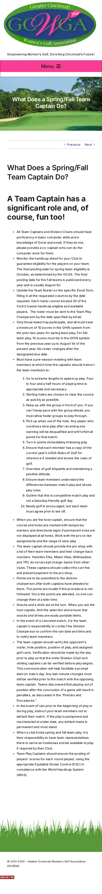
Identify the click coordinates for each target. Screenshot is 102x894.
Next (88, 144)
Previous (73, 144)
